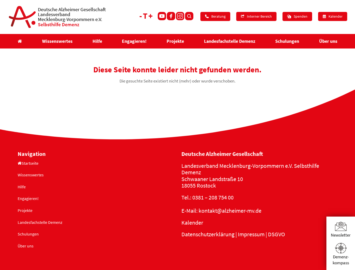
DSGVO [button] (276, 234)
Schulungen (28, 234)
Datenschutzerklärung (207, 234)
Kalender (192, 222)
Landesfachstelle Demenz (40, 222)
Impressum (251, 234)
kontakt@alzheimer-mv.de (230, 210)
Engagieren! (28, 198)
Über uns (26, 245)
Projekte (25, 210)
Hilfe (22, 186)
